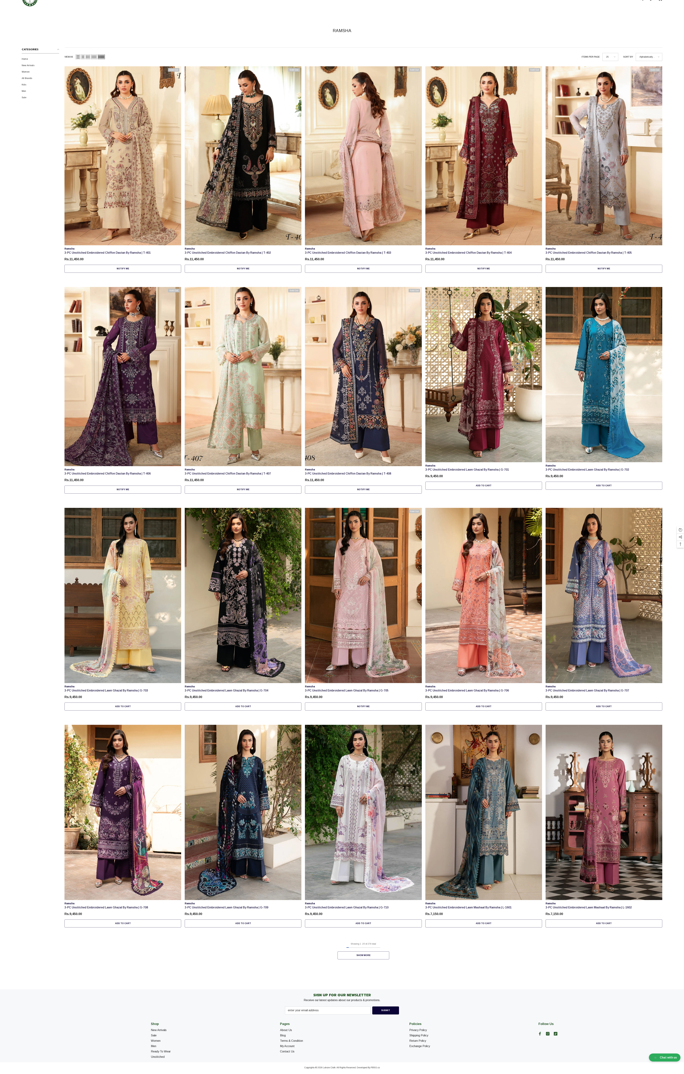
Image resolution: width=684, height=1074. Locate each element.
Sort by (628, 57)
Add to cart (483, 485)
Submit (385, 1010)
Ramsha (69, 248)
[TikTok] (555, 1033)
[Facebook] (540, 1033)
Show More (363, 955)
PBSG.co (375, 1067)
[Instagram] (547, 1033)
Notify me (123, 268)
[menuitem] (40, 59)
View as (68, 57)
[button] (78, 57)
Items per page (591, 57)
